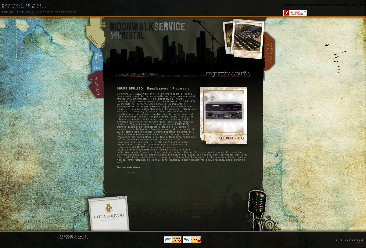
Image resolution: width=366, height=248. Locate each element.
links (361, 242)
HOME (120, 74)
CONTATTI (153, 74)
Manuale (130, 172)
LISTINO (141, 74)
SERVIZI (130, 74)
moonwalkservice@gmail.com (56, 12)
